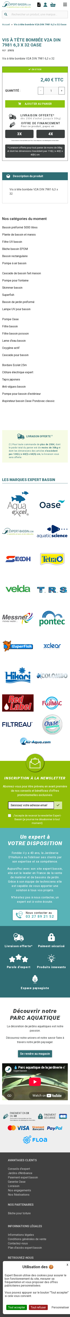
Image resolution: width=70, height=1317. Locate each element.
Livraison (13, 1186)
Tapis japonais (11, 379)
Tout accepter (16, 1307)
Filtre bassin (10, 326)
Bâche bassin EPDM (15, 249)
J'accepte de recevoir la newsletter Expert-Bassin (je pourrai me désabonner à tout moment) (37, 819)
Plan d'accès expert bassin (25, 1247)
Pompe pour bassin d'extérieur (21, 393)
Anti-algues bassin (14, 386)
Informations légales (21, 1235)
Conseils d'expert (19, 1169)
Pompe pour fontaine (15, 280)
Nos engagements (19, 1190)
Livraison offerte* (40, 117)
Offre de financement (40, 125)
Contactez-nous (18, 1243)
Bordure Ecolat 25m (14, 365)
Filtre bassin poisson (15, 333)
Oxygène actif (11, 348)
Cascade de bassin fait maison (21, 273)
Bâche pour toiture (19, 1213)
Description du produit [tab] (28, 176)
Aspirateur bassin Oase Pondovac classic (28, 401)
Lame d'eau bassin (14, 340)
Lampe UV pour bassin (16, 309)
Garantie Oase (16, 1181)
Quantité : (13, 90)
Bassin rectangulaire (15, 256)
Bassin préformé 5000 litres (20, 227)
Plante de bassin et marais (19, 234)
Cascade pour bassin (15, 355)
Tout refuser (38, 1307)
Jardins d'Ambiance (20, 1173)
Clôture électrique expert (17, 372)
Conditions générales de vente (27, 1239)
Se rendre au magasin (35, 1053)
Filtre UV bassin (12, 241)
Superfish (8, 295)
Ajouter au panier (38, 103)
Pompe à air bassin (14, 263)
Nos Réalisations (18, 1194)
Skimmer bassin (12, 287)
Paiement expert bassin (23, 1177)
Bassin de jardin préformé (18, 302)
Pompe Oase (10, 319)
